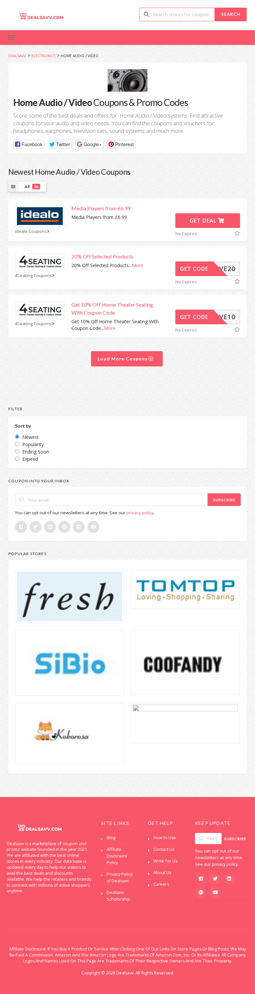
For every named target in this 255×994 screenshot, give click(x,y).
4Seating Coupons (33, 275)
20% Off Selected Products (102, 256)
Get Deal (204, 220)
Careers (161, 884)
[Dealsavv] (41, 16)
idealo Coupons (31, 231)
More (137, 265)
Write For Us (165, 861)
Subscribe (224, 500)
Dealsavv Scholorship (118, 896)
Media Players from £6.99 (100, 208)
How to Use (164, 838)
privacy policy (140, 513)
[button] (28, 144)
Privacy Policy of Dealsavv (119, 877)
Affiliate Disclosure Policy (117, 855)
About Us (162, 872)
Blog (111, 838)
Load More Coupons (123, 358)
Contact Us (163, 849)
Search (230, 14)
